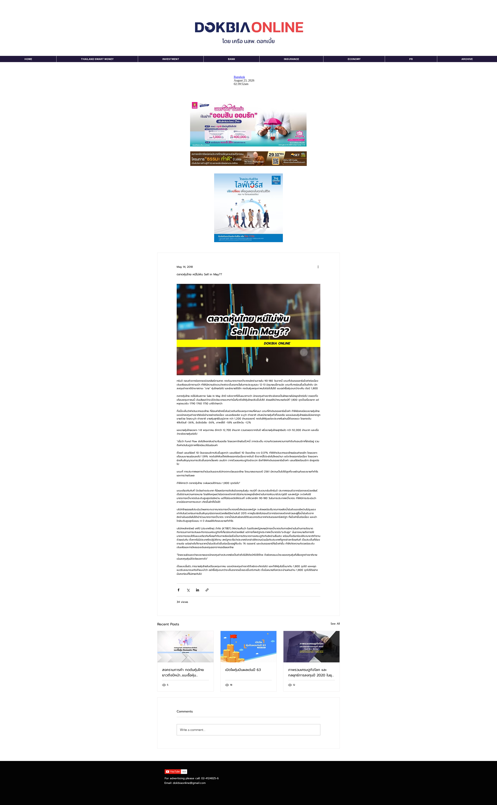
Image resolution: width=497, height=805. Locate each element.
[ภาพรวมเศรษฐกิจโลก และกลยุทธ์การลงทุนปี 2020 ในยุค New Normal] (311, 646)
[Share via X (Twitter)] (188, 590)
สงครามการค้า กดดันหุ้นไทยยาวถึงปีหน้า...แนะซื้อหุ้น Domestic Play (183, 672)
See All (335, 624)
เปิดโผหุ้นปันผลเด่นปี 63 (243, 669)
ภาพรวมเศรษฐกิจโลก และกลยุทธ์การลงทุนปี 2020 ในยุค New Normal (311, 672)
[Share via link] (207, 590)
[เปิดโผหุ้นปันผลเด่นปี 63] (249, 646)
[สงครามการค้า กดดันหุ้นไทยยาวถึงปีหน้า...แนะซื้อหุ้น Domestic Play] (185, 646)
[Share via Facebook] (178, 590)
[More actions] (318, 266)
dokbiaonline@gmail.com (189, 783)
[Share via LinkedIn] (197, 590)
